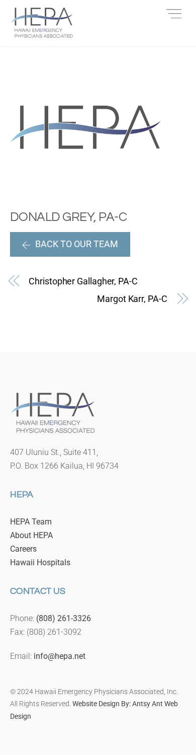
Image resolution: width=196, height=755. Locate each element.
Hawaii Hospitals (40, 562)
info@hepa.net (59, 656)
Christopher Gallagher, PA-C (83, 281)
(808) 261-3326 (63, 618)
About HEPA (31, 535)
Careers (23, 549)
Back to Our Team (76, 244)
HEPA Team (31, 521)
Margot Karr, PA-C (132, 298)
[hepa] (41, 33)
